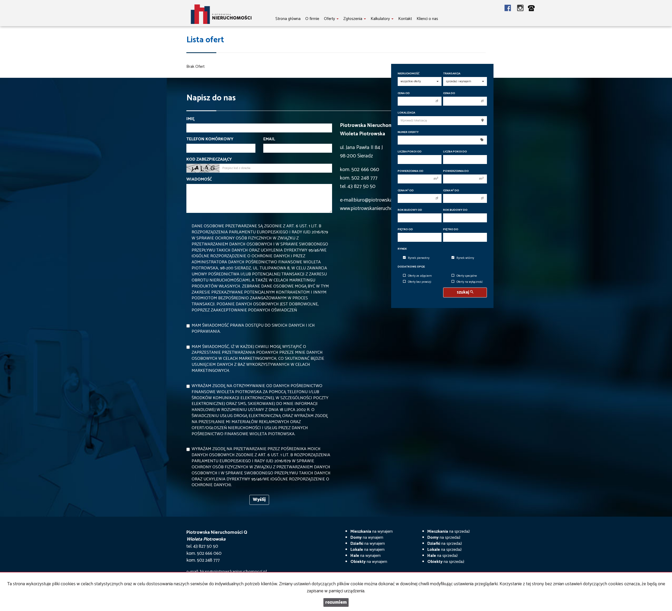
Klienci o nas (427, 19)
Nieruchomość (408, 74)
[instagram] (520, 8)
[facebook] (511, 8)
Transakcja (451, 74)
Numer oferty (408, 132)
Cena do (449, 93)
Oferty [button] (330, 19)
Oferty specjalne (466, 276)
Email (269, 139)
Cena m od (406, 191)
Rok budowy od (410, 210)
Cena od (404, 93)
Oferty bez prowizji (419, 282)
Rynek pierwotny (418, 258)
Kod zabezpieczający (209, 160)
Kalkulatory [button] (381, 19)
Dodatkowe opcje (411, 267)
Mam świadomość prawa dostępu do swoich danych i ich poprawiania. (253, 328)
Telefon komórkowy (209, 139)
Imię (190, 119)
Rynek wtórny (465, 258)
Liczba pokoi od (410, 152)
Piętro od (405, 230)
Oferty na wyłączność (469, 282)
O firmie (312, 19)
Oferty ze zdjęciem (420, 276)
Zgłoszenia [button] (353, 19)
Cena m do (451, 191)
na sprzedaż (448, 531)
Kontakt (405, 19)
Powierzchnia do (456, 171)
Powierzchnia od (410, 171)
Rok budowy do (455, 210)
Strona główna (288, 19)
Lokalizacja (406, 113)
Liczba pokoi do (455, 152)
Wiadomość (199, 180)
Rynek (402, 249)
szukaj (463, 292)
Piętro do (450, 230)
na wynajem (371, 531)
